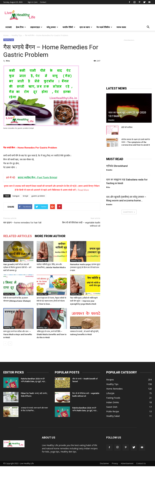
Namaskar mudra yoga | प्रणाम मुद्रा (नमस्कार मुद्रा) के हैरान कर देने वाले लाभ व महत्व (85, 267)
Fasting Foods (113, 397)
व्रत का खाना (85, 27)
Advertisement (127, 463)
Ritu (8, 61)
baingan (16, 196)
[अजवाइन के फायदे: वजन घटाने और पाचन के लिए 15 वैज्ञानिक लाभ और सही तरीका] (10, 411)
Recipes (110, 379)
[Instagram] (134, 2)
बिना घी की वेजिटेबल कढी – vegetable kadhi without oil (81, 224)
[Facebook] (129, 2)
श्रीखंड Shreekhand (117, 165)
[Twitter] (144, 2)
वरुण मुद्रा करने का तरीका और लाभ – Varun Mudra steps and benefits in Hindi (17, 334)
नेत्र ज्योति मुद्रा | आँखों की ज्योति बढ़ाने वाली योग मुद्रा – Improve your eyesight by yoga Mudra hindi (83, 301)
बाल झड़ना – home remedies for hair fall (22, 222)
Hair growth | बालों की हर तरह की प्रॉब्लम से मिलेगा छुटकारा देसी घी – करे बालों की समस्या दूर (17, 267)
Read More (83, 190)
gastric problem (38, 196)
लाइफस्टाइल (35, 27)
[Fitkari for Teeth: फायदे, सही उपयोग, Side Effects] (10, 397)
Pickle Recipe (112, 411)
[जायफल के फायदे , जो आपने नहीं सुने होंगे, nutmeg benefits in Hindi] (85, 318)
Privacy (115, 463)
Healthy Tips (8, 40)
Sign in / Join (33, 2)
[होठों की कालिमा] (112, 130)
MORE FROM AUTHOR (50, 236)
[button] (148, 27)
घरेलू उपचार (51, 27)
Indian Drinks (112, 402)
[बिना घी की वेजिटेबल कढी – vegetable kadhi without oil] (62, 397)
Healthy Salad (113, 416)
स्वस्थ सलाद (121, 27)
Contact (43, 2)
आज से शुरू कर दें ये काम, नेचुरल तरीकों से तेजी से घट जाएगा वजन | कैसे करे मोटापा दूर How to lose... (51, 301)
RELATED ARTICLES (17, 236)
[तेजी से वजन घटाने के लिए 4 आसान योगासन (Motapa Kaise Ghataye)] (18, 285)
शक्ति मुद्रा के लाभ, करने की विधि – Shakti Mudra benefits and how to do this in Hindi (51, 334)
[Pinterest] (139, 2)
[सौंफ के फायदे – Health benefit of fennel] (62, 382)
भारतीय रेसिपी (68, 27)
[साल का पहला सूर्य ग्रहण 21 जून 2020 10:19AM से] (129, 108)
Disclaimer (104, 463)
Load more (128, 212)
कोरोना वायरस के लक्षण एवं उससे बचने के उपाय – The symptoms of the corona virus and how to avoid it (135, 142)
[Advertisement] (96, 15)
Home (8, 27)
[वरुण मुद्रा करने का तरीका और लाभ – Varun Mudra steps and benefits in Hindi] (18, 318)
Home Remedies (114, 388)
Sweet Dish (111, 406)
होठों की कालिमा (126, 127)
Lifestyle (110, 393)
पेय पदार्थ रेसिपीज (103, 27)
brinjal (25, 196)
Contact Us (141, 463)
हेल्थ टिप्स (19, 27)
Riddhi (111, 120)
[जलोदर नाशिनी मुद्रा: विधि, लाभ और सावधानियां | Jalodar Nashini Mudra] (52, 251)
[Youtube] (149, 2)
